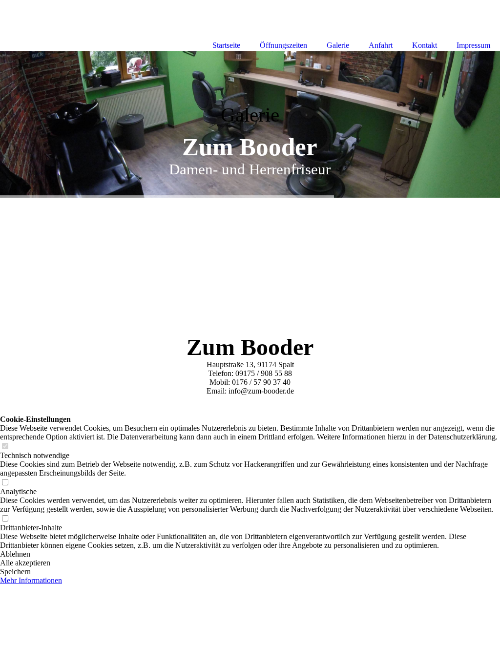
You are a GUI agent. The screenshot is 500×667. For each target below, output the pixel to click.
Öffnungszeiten (283, 45)
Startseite (226, 45)
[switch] (5, 446)
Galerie (338, 45)
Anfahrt (381, 45)
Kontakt (424, 45)
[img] (250, 124)
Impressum (473, 45)
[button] (250, 554)
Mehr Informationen (31, 580)
